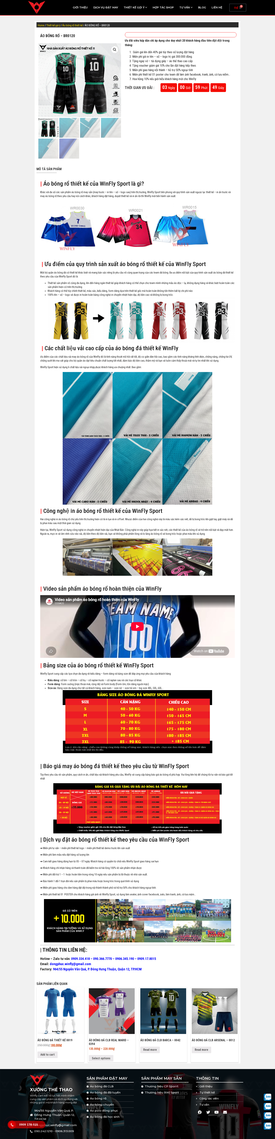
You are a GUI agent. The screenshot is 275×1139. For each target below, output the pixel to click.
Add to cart (47, 1054)
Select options (101, 1058)
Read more (150, 1049)
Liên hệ (217, 7)
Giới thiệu (80, 7)
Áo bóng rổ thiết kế (72, 25)
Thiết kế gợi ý (134, 7)
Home (41, 25)
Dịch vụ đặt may (105, 7)
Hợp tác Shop (163, 7)
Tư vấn (184, 7)
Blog (202, 7)
